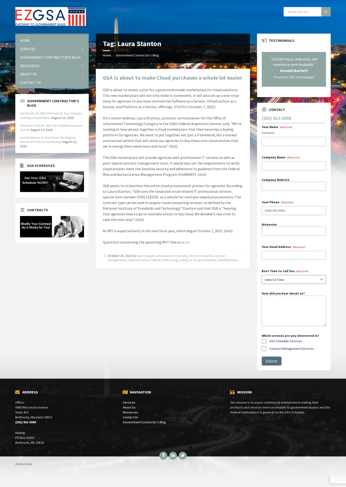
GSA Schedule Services (285, 338)
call (187, 242)
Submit (272, 357)
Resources (130, 409)
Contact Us (130, 414)
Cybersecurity (138, 260)
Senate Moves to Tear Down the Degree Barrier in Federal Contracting (48, 139)
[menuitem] (52, 40)
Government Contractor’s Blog (137, 55)
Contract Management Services (291, 345)
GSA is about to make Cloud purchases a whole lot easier (172, 77)
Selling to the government (197, 260)
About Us (129, 404)
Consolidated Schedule (170, 256)
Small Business (227, 260)
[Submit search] (326, 11)
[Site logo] (50, 24)
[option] (293, 68)
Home (107, 55)
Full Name (268, 130)
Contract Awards (200, 256)
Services (129, 399)
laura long (143, 256)
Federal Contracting (163, 260)
